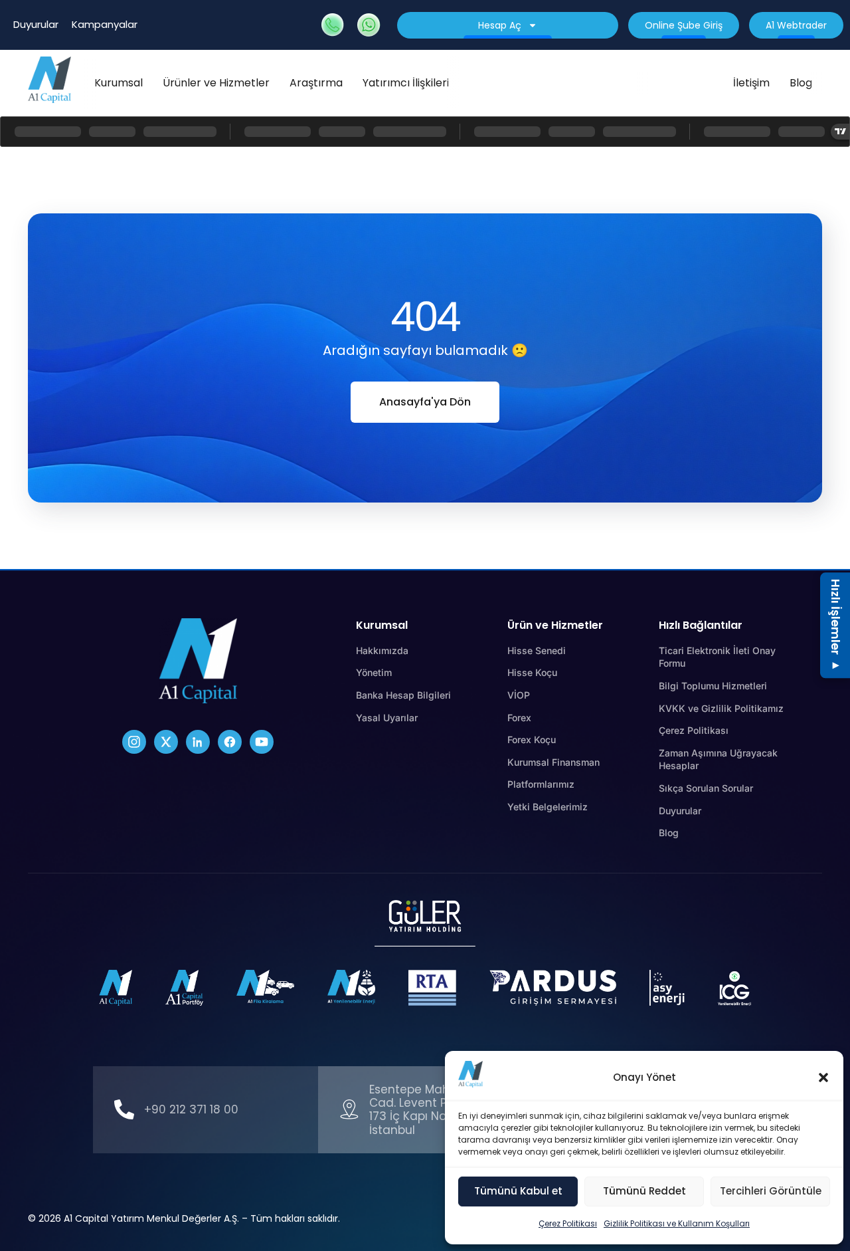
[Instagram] (134, 742)
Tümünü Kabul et (518, 1191)
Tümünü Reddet (644, 1191)
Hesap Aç (499, 25)
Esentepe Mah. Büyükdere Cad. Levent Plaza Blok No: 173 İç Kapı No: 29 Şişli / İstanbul (443, 1109)
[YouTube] (262, 742)
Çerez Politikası (568, 1223)
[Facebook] (230, 742)
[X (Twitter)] (166, 742)
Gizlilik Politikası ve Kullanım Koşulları (677, 1223)
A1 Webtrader (796, 25)
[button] (823, 1077)
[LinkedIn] (198, 742)
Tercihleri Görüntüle (770, 1191)
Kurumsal (118, 82)
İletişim (751, 82)
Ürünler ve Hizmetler (216, 82)
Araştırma (316, 82)
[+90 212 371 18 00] (124, 1109)
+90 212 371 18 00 (191, 1109)
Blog (801, 82)
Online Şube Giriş (683, 25)
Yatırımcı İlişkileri (406, 82)
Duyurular (35, 24)
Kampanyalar (104, 24)
